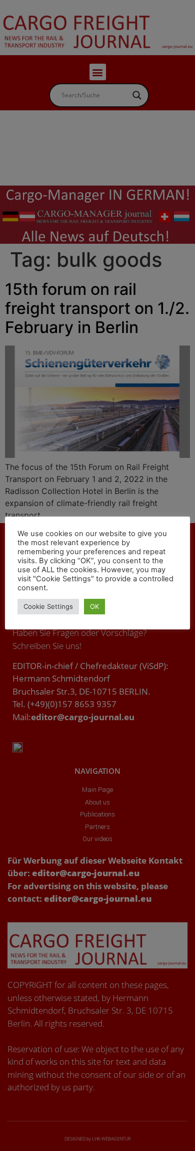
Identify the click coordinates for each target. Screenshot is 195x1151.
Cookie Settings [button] (48, 606)
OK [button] (94, 606)
